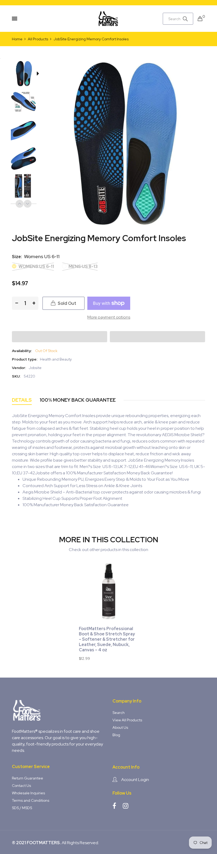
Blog (116, 734)
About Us (120, 727)
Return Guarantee (27, 778)
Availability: (22, 350)
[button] (59, 336)
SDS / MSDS (22, 807)
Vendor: (19, 367)
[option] (26, 74)
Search (118, 712)
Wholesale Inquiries (28, 793)
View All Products (127, 720)
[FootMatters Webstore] (108, 18)
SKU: (16, 376)
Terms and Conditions (30, 800)
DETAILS (22, 400)
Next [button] (27, 204)
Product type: (24, 359)
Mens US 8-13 (83, 266)
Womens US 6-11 (36, 266)
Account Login (135, 779)
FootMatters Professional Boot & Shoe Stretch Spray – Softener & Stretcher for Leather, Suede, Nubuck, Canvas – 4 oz (107, 639)
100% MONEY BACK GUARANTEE (78, 400)
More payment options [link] (108, 317)
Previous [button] (20, 204)
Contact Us (21, 785)
